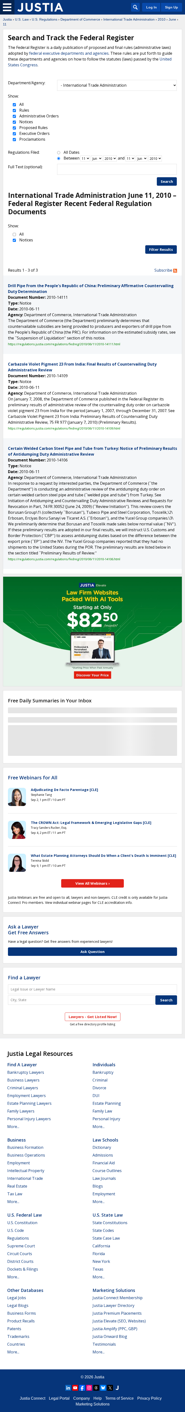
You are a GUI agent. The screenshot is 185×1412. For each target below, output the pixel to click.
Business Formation (25, 1147)
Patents (14, 1328)
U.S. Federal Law (24, 1215)
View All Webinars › (92, 883)
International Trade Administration (129, 19)
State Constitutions (109, 1222)
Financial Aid (103, 1163)
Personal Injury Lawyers (29, 1118)
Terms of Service (119, 1398)
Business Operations (26, 1155)
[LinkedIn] (68, 1388)
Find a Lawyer (24, 977)
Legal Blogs (17, 1305)
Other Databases (25, 1290)
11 (5, 24)
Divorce (99, 1087)
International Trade (25, 1178)
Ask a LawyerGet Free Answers (28, 929)
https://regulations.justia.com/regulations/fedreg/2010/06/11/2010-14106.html (64, 559)
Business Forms (21, 1313)
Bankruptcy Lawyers (25, 1072)
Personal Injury (106, 1118)
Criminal (99, 1080)
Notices (25, 121)
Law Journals (104, 1178)
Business (16, 1140)
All (21, 104)
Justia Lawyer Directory (113, 1305)
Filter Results (161, 249)
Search (167, 181)
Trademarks (18, 1336)
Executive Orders (34, 133)
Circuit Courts (19, 1253)
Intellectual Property (25, 1170)
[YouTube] (75, 1388)
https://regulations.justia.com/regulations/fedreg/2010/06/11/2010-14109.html (64, 428)
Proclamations (31, 139)
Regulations (18, 1238)
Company (81, 1398)
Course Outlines (107, 1170)
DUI (95, 1095)
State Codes (103, 1230)
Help (97, 1398)
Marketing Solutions (113, 1290)
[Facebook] (82, 1388)
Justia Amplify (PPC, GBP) (114, 1328)
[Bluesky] (103, 1388)
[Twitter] (110, 1388)
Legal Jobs (16, 1297)
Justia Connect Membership (117, 1297)
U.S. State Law (107, 1215)
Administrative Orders (38, 116)
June (172, 19)
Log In (151, 7)
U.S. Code (15, 1230)
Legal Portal (59, 1398)
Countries (16, 1344)
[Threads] (96, 1388)
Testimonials (104, 1344)
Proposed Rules (33, 127)
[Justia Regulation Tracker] (40, 7)
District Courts (20, 1261)
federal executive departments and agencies (69, 53)
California (101, 1246)
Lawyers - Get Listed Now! (93, 1016)
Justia (7, 19)
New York (101, 1261)
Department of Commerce (80, 19)
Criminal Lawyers (22, 1087)
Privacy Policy (149, 1398)
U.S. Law (22, 19)
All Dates (71, 152)
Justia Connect (32, 1398)
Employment (18, 1163)
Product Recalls (21, 1321)
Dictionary (101, 1147)
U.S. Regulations (44, 19)
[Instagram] (89, 1388)
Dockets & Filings (22, 1269)
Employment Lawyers (26, 1095)
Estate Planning (106, 1103)
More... (13, 1126)
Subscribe (163, 270)
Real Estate (17, 1186)
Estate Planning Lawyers (29, 1103)
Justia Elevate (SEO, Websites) (119, 1321)
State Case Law (106, 1238)
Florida (98, 1253)
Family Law (102, 1111)
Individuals (103, 1064)
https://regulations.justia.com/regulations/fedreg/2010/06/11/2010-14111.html (64, 344)
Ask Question (92, 951)
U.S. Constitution (22, 1222)
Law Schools (105, 1140)
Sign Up (171, 7)
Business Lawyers (23, 1080)
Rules (23, 110)
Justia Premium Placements (117, 1313)
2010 (161, 19)
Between (71, 158)
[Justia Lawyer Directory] (117, 1388)
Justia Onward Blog (109, 1336)
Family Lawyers (20, 1111)
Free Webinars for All (32, 778)
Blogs (97, 1186)
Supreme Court (21, 1246)
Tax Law (14, 1194)
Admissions (102, 1155)
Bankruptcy (102, 1072)
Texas (97, 1269)
